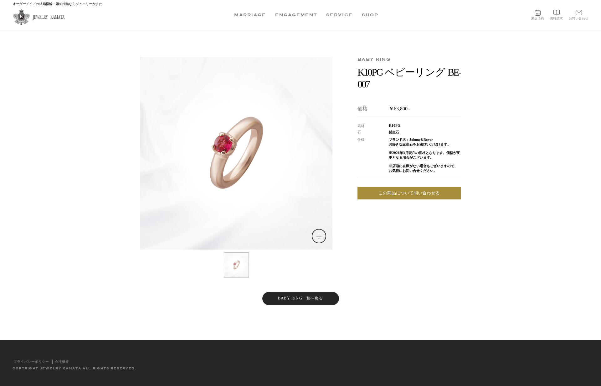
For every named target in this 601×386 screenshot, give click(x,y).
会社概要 (62, 361)
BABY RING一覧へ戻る (300, 298)
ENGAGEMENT (296, 15)
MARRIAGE (250, 15)
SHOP (370, 15)
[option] (236, 153)
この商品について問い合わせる (409, 193)
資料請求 (556, 18)
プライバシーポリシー (31, 361)
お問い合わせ (578, 18)
